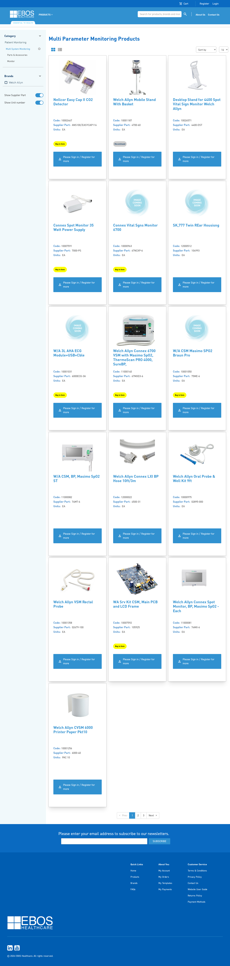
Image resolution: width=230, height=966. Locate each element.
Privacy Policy (195, 877)
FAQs (133, 889)
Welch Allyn (16, 82)
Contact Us (193, 883)
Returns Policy (195, 895)
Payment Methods (196, 901)
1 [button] (132, 815)
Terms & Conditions (197, 870)
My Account (164, 870)
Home (133, 870)
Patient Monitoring (15, 42)
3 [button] (143, 815)
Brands (134, 883)
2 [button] (138, 815)
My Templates (165, 883)
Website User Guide (197, 889)
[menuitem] (46, 14)
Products (134, 877)
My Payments (165, 889)
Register (204, 3)
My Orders (163, 877)
